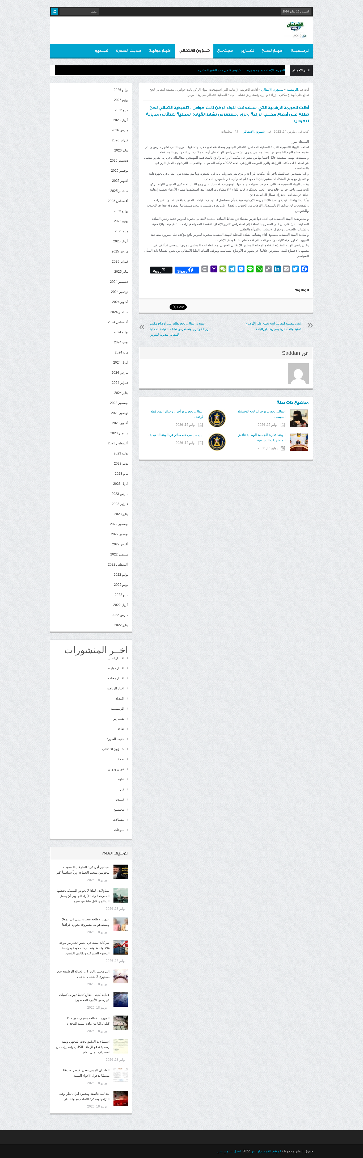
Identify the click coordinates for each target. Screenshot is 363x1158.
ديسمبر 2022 (119, 524)
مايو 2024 (121, 352)
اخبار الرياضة (115, 688)
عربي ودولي (116, 769)
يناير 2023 (121, 514)
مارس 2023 (120, 494)
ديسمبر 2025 (119, 160)
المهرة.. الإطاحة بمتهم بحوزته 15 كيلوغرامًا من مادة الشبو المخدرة (241, 70)
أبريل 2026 (120, 120)
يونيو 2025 (121, 221)
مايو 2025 (121, 231)
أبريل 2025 (120, 241)
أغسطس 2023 (118, 443)
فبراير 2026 (120, 140)
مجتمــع (225, 50)
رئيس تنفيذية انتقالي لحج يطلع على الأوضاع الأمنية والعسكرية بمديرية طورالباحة (274, 326)
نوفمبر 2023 (119, 413)
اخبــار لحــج (272, 50)
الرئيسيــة (300, 50)
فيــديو (101, 50)
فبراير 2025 (120, 261)
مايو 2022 (121, 595)
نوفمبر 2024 (119, 292)
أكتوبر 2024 (120, 302)
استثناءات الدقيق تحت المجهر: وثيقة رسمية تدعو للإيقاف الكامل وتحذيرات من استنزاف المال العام (82, 1047)
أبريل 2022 (120, 605)
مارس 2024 (120, 372)
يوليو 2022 (121, 574)
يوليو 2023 (121, 453)
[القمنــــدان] (295, 34)
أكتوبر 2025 (120, 181)
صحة (121, 759)
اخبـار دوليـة (160, 50)
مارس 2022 (120, 615)
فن (122, 789)
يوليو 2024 (121, 332)
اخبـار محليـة (115, 678)
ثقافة (120, 729)
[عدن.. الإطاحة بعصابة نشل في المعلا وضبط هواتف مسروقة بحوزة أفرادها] (120, 924)
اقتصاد (120, 698)
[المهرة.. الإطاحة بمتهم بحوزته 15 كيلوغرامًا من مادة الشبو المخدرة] (120, 1023)
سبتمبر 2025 (119, 191)
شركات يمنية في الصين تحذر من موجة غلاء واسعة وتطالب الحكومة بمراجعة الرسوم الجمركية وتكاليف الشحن (84, 948)
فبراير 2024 (120, 383)
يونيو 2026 (121, 100)
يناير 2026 (121, 150)
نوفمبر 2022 (119, 534)
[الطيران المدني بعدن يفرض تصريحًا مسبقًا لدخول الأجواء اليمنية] (120, 1075)
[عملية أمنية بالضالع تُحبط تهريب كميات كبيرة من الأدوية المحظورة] (120, 999)
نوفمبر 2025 (119, 170)
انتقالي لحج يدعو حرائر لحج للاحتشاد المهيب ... (261, 414)
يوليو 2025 (121, 211)
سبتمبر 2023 (119, 433)
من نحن (222, 1151)
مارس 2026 (120, 130)
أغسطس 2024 (118, 322)
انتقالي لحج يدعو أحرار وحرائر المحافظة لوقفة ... (177, 414)
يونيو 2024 (121, 342)
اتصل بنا (235, 1151)
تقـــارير (247, 50)
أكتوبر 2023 (120, 423)
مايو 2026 (121, 110)
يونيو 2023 (121, 463)
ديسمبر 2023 (119, 403)
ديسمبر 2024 (119, 282)
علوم (121, 779)
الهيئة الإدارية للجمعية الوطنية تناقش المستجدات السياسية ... (261, 437)
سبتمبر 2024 (119, 312)
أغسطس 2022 (118, 564)
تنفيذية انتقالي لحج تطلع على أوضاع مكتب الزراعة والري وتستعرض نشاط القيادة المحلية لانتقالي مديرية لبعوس (180, 329)
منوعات (119, 830)
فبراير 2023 (120, 504)
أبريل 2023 (120, 484)
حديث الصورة (128, 50)
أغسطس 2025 (118, 201)
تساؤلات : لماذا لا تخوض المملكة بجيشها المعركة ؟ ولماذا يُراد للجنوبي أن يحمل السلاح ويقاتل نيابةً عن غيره (83, 896)
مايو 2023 (121, 473)
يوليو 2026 (121, 90)
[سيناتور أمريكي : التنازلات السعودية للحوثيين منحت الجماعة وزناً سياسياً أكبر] (120, 872)
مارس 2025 (120, 251)
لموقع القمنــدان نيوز (265, 1151)
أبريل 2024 (120, 362)
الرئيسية (292, 89)
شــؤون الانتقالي (194, 50)
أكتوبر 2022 (120, 544)
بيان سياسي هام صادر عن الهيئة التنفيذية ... (175, 435)
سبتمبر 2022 (119, 554)
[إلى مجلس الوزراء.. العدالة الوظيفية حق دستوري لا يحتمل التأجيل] (120, 976)
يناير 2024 (121, 393)
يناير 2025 (121, 271)
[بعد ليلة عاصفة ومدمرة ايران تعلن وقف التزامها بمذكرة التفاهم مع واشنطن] (120, 1098)
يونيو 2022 (121, 585)
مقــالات (118, 820)
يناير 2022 (121, 625)
